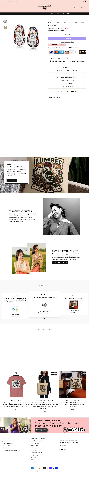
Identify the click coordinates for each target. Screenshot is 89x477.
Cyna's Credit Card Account (38, 438)
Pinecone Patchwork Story (67, 77)
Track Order (34, 450)
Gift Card (18, 1)
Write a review (80, 61)
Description (67, 67)
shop (72, 409)
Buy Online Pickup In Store (37, 441)
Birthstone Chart (67, 83)
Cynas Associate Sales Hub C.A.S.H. (12, 450)
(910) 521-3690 (6, 1)
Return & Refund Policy (36, 452)
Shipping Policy (34, 445)
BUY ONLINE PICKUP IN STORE (67, 71)
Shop (16, 409)
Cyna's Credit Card (67, 80)
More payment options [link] (67, 42)
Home (49, 20)
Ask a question (67, 87)
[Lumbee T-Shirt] (16, 384)
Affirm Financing (35, 443)
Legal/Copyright (35, 455)
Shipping (50, 30)
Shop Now (12, 180)
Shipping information (67, 74)
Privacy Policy (34, 457)
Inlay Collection (60, 263)
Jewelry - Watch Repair (8, 441)
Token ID (33, 459)
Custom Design (6, 445)
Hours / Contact (35, 448)
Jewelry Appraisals (7, 443)
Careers (33, 462)
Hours (13, 1)
